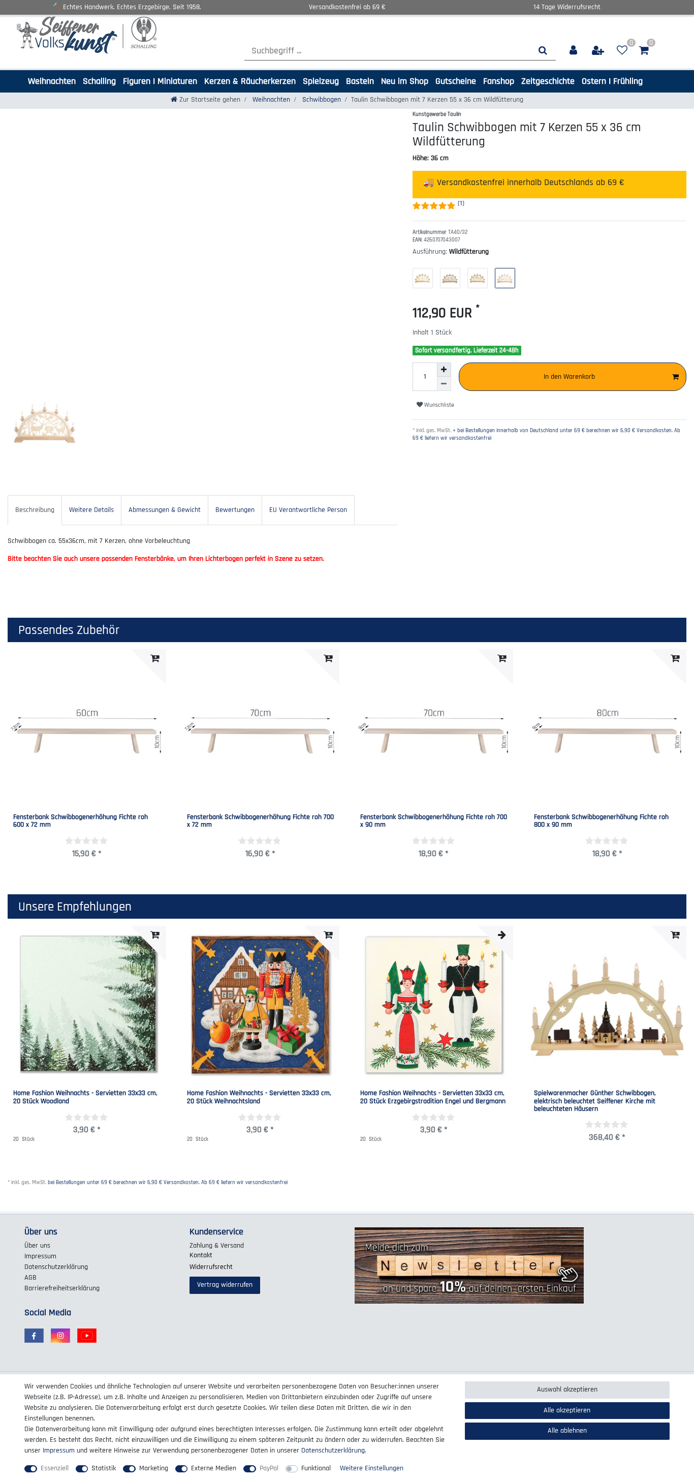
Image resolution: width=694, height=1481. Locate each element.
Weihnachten (52, 81)
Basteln (360, 81)
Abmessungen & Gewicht (165, 510)
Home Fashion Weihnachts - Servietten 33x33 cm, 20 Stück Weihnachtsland (259, 1097)
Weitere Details (91, 510)
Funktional (316, 1468)
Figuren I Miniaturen (160, 81)
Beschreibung (34, 510)
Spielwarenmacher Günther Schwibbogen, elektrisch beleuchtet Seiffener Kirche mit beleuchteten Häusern (595, 1101)
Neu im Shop (404, 81)
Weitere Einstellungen (371, 1468)
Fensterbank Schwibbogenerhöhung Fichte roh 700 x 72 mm (260, 821)
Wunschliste (438, 405)
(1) (461, 203)
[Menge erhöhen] (444, 369)
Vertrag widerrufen (225, 1284)
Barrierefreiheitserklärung (62, 1288)
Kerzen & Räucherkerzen (250, 81)
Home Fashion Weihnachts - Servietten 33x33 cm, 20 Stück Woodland (85, 1097)
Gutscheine (455, 81)
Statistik (103, 1468)
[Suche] (543, 50)
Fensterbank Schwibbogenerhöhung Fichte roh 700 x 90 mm (433, 821)
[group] (607, 1005)
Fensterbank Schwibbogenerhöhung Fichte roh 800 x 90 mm (601, 821)
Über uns (37, 1245)
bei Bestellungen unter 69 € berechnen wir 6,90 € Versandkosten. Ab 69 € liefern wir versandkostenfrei (168, 1182)
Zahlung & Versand (217, 1245)
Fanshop (498, 81)
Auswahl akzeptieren (567, 1389)
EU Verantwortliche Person (308, 510)
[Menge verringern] (444, 384)
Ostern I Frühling (612, 81)
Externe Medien (213, 1468)
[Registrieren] (598, 50)
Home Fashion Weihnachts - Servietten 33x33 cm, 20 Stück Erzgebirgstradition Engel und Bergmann (433, 1097)
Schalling (99, 81)
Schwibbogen (320, 99)
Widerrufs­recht (211, 1267)
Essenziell (55, 1468)
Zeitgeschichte (548, 81)
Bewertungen (235, 510)
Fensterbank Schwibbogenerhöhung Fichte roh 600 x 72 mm (80, 821)
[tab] (35, 510)
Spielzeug (321, 81)
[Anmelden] (573, 50)
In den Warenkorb (569, 376)
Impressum (40, 1256)
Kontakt (201, 1255)
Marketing (153, 1468)
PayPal (269, 1468)
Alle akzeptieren (567, 1410)
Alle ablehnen (567, 1430)
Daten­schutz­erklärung (56, 1267)
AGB (30, 1277)
